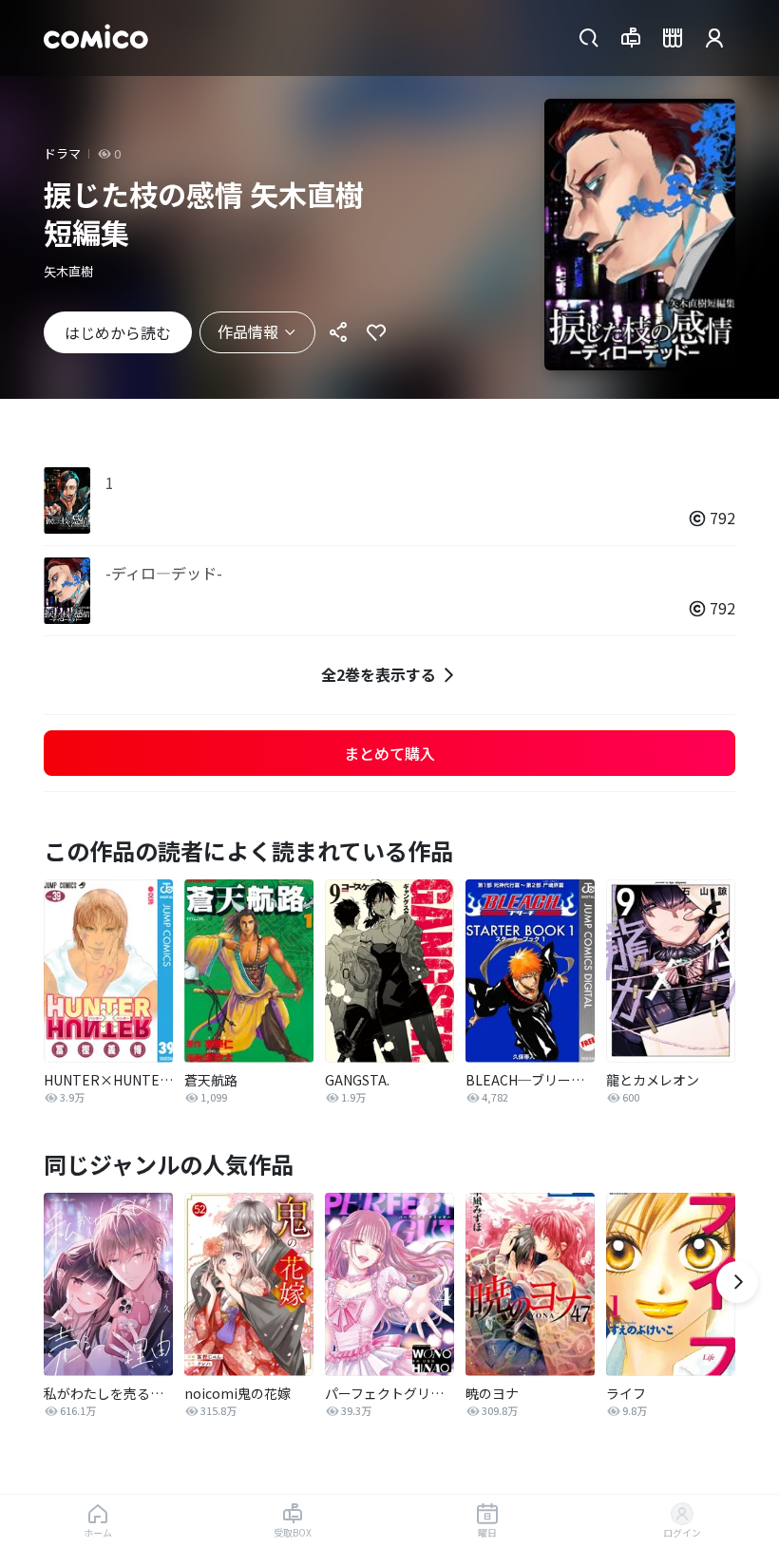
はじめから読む (118, 332)
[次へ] (737, 1282)
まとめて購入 (389, 753)
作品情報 (248, 331)
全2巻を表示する (378, 674)
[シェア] (338, 332)
